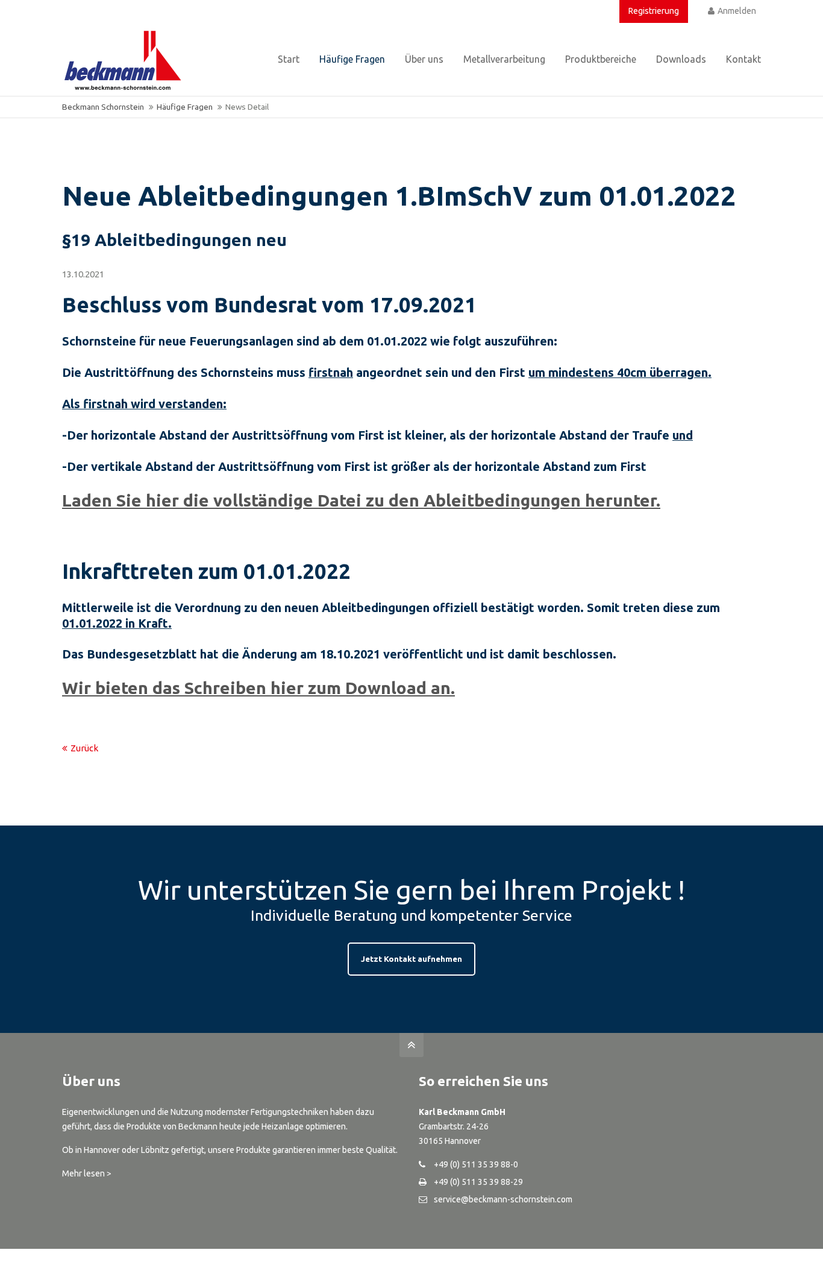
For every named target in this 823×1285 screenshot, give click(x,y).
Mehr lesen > (86, 1173)
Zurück (84, 748)
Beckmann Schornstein (103, 107)
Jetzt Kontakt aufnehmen (411, 959)
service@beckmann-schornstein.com (503, 1199)
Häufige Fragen (185, 107)
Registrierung (653, 11)
